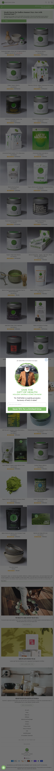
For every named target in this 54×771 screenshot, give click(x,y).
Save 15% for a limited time (27, 409)
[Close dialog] (46, 360)
